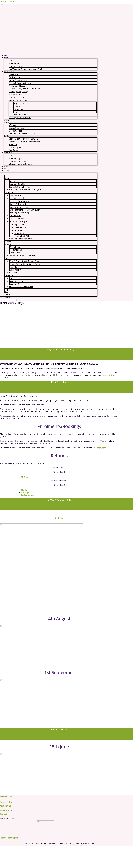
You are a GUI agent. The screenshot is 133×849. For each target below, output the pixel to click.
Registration (14, 74)
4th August (26, 492)
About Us (13, 60)
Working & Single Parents (20, 117)
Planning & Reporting (18, 91)
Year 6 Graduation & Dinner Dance (24, 139)
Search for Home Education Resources (26, 133)
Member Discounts (17, 161)
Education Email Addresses (21, 164)
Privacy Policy (6, 802)
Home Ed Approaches (18, 80)
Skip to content (7, 1)
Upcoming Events (17, 147)
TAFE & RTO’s (20, 106)
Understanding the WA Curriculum (24, 88)
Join (10, 155)
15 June (24, 477)
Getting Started (16, 77)
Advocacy (7, 120)
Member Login (15, 158)
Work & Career (20, 112)
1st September (27, 495)
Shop (6, 166)
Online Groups (15, 131)
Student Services (16, 128)
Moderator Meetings (18, 86)
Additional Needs (16, 97)
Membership (5, 806)
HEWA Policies (6, 810)
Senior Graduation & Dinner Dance (24, 141)
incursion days (108, 375)
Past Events (14, 150)
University (18, 109)
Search (7, 298)
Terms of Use (6, 796)
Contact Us (5, 814)
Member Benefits (16, 63)
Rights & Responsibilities (20, 83)
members (101, 448)
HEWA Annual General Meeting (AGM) (25, 69)
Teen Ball (13, 144)
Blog (5, 168)
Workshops (14, 125)
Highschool (19, 103)
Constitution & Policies (19, 66)
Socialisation (14, 94)
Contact (6, 170)
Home (6, 56)
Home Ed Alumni (20, 114)
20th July (24, 490)
